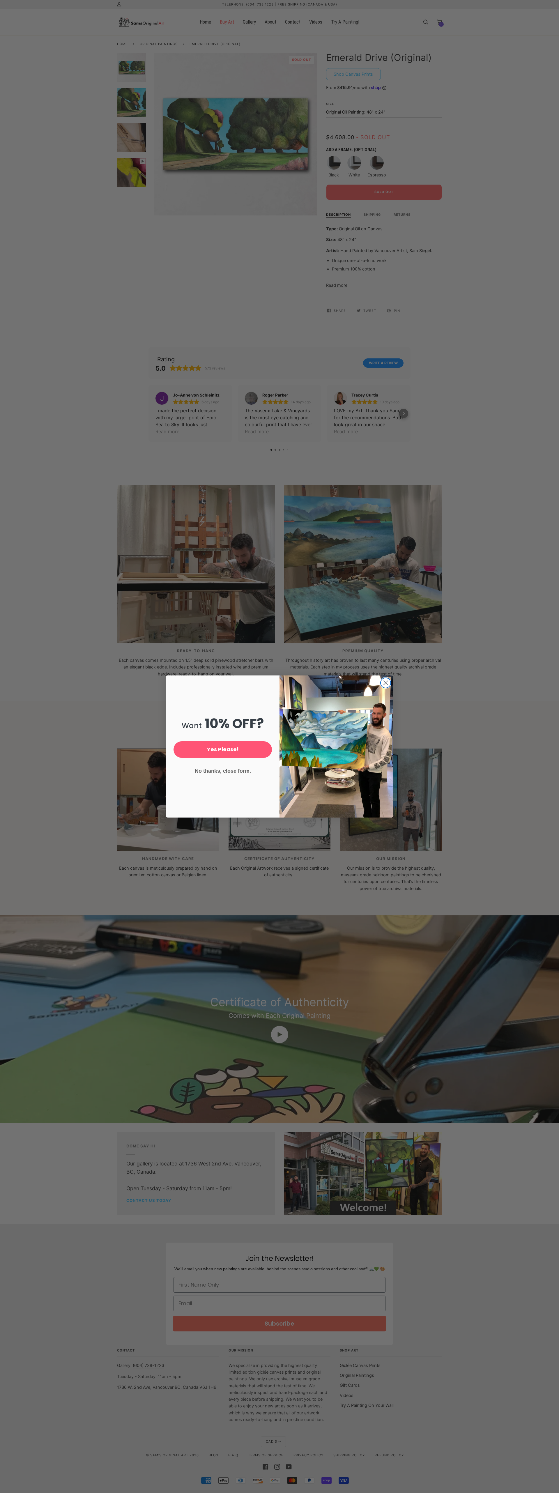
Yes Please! (223, 749)
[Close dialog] (386, 683)
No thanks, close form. (223, 771)
